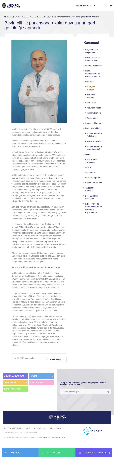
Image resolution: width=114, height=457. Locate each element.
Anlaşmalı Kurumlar (89, 189)
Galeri (88, 154)
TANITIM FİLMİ (10, 382)
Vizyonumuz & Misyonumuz (91, 51)
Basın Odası (90, 103)
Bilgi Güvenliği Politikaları (91, 197)
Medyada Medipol (91, 88)
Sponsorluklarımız (93, 123)
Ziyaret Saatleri (55, 428)
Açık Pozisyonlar (94, 141)
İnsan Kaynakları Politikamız (94, 134)
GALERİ (33, 376)
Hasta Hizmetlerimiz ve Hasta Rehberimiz (93, 74)
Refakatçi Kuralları (40, 428)
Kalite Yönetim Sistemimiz (91, 161)
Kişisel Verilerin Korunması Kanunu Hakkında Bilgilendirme (93, 208)
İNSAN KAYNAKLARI (12, 389)
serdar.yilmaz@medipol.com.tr (54, 437)
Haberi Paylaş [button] (55, 359)
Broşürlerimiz (93, 118)
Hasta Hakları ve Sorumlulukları (92, 59)
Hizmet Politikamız (93, 66)
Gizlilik (88, 167)
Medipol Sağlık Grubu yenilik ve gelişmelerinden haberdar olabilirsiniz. (83, 384)
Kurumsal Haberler (91, 96)
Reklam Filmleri (94, 113)
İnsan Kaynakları (92, 128)
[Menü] (111, 5)
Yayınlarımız (90, 173)
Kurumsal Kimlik (94, 108)
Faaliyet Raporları (93, 178)
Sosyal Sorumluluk (93, 183)
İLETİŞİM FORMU (37, 382)
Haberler (89, 81)
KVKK (28, 428)
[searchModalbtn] (105, 5)
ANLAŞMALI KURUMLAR (14, 376)
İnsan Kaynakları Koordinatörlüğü (94, 147)
